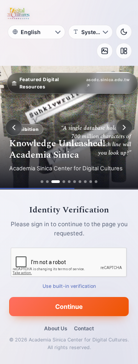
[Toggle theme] (124, 32)
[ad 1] (42, 181)
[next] (124, 127)
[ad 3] (55, 181)
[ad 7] (80, 181)
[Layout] (124, 51)
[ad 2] (47, 181)
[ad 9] (90, 181)
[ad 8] (85, 181)
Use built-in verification (69, 286)
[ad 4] (63, 181)
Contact (84, 328)
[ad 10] (96, 181)
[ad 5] (69, 181)
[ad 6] (74, 181)
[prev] (13, 127)
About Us (55, 328)
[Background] (105, 51)
